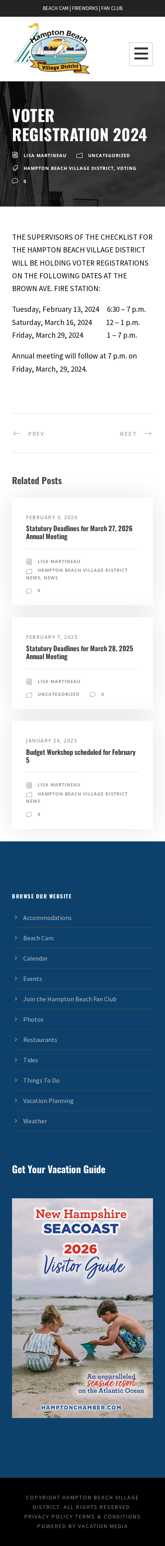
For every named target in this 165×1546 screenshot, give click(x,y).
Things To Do (41, 1080)
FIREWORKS (85, 8)
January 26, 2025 (51, 740)
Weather (35, 1121)
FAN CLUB (112, 8)
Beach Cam (38, 938)
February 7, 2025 (52, 637)
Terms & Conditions (108, 1516)
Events (32, 979)
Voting (127, 168)
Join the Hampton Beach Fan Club (70, 999)
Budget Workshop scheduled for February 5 (80, 756)
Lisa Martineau (45, 155)
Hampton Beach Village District (69, 168)
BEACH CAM (55, 8)
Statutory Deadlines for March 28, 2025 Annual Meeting (79, 652)
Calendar (35, 958)
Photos (33, 1019)
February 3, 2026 (52, 517)
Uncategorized (109, 155)
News (51, 578)
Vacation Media (103, 1526)
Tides (30, 1060)
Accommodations (47, 918)
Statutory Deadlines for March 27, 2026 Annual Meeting (79, 532)
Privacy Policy (48, 1516)
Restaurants (40, 1040)
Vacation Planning (48, 1101)
